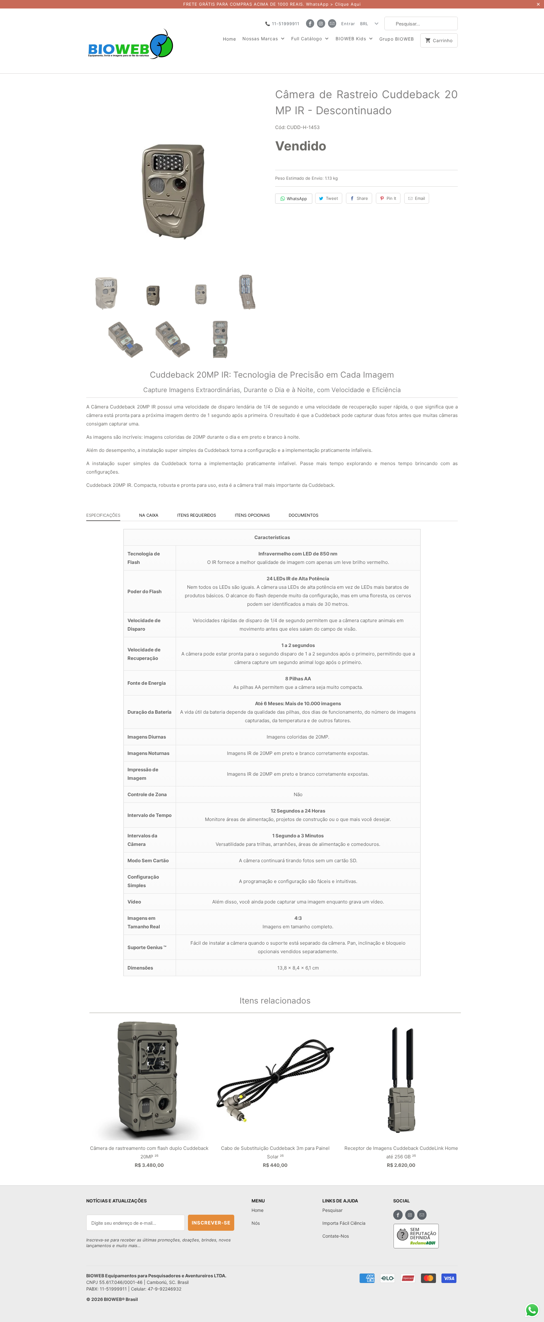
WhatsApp (297, 198)
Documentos (303, 515)
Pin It (391, 198)
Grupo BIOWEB (396, 39)
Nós (256, 1223)
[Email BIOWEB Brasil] (332, 23)
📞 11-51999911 (282, 23)
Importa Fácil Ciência (344, 1223)
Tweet (332, 198)
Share (362, 198)
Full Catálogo (307, 38)
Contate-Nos (335, 1236)
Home (229, 39)
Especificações (103, 515)
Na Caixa (148, 515)
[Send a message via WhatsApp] (532, 1310)
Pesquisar (332, 1210)
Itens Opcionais (252, 515)
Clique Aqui (348, 4)
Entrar (348, 23)
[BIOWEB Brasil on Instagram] (321, 23)
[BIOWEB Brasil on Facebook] (310, 23)
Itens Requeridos (196, 515)
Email (420, 198)
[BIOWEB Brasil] (130, 41)
